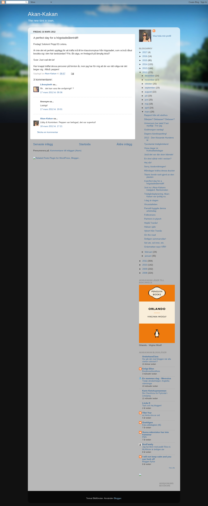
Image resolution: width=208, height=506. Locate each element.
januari (148, 256)
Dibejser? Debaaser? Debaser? (159, 119)
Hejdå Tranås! (151, 223)
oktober (149, 84)
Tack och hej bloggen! (152, 405)
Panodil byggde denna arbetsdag (155, 209)
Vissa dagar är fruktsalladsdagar (153, 149)
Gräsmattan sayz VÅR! (155, 247)
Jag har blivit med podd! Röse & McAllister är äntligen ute (156, 448)
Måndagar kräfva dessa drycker (159, 171)
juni (147, 100)
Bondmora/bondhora (151, 371)
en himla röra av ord (151, 415)
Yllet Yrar (147, 413)
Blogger (117, 498)
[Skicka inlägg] (72, 73)
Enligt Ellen (148, 369)
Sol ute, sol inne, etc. (154, 243)
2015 (145, 60)
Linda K (146, 403)
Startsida (85, 144)
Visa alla (172, 468)
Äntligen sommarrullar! (155, 239)
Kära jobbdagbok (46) (151, 425)
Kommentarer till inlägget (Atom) (65, 150)
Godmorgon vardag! (154, 130)
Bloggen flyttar (148, 461)
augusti (148, 92)
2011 (145, 261)
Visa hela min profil (162, 36)
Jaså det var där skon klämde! (158, 154)
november (150, 80)
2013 (145, 68)
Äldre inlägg (124, 144)
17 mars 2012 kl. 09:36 (51, 92)
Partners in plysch (152, 219)
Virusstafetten (150, 204)
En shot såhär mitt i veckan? (157, 159)
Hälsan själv (150, 227)
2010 (145, 265)
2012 (145, 72)
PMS (144, 437)
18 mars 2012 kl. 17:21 (51, 126)
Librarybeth (46, 84)
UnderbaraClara (150, 356)
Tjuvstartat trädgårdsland (156, 144)
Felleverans (149, 215)
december (150, 76)
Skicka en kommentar (47, 132)
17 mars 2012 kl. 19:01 (51, 109)
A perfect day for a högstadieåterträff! (154, 182)
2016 (145, 56)
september (150, 88)
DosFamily (147, 444)
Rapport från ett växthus (155, 115)
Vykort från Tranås (153, 231)
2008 (145, 273)
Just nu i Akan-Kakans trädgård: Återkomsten (156, 188)
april (147, 108)
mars (147, 112)
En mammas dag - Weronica (156, 378)
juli (146, 96)
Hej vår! (148, 162)
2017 (145, 52)
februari (149, 252)
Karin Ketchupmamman (154, 391)
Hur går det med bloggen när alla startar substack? (156, 360)
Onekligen (147, 422)
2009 (145, 269)
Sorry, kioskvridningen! (155, 166)
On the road (150, 235)
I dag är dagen (151, 200)
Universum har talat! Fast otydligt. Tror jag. (156, 124)
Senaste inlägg (43, 144)
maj (147, 104)
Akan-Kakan (43, 14)
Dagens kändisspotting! (155, 134)
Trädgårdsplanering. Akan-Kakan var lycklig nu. (157, 195)
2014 (145, 64)
